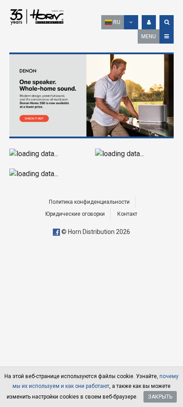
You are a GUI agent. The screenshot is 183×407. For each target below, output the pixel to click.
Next (165, 95)
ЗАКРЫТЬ (160, 397)
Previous (18, 95)
